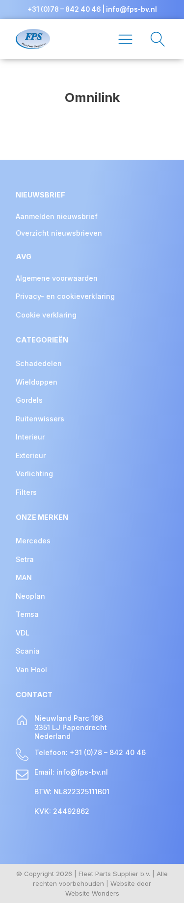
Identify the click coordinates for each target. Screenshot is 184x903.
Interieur (30, 437)
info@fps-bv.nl (131, 9)
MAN (24, 577)
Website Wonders (92, 893)
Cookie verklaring (46, 315)
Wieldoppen (36, 382)
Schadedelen (39, 363)
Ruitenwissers (40, 419)
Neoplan (30, 596)
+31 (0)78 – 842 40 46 (64, 9)
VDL (22, 633)
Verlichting (34, 473)
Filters (26, 492)
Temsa (27, 614)
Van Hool (31, 669)
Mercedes (33, 541)
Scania (28, 651)
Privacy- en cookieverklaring (65, 296)
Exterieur (31, 455)
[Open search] (153, 39)
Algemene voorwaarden (57, 278)
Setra (25, 559)
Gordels (29, 400)
